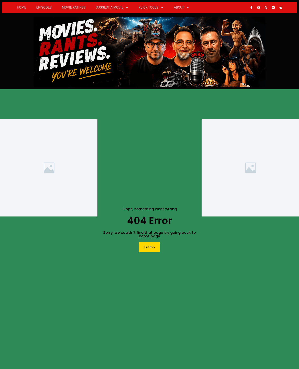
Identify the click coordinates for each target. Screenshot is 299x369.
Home (21, 7)
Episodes (44, 7)
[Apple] (280, 7)
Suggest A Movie (109, 7)
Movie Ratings (74, 7)
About (179, 7)
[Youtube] (258, 7)
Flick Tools (148, 7)
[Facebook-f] (251, 7)
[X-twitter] (266, 7)
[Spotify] (273, 7)
